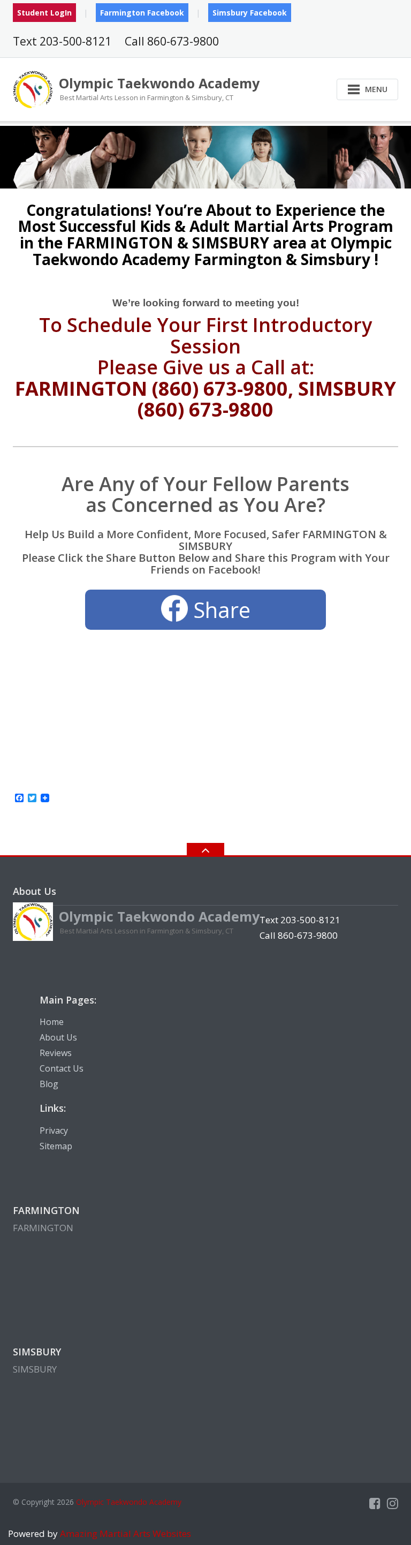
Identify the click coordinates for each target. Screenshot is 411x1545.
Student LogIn (44, 12)
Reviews (56, 1053)
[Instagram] (392, 1503)
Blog (49, 1084)
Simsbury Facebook (249, 12)
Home (52, 1022)
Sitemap (56, 1146)
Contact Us (61, 1068)
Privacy (54, 1130)
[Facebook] (374, 1503)
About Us (58, 1037)
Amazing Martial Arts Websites (124, 1533)
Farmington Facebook (142, 12)
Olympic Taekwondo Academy (128, 1502)
